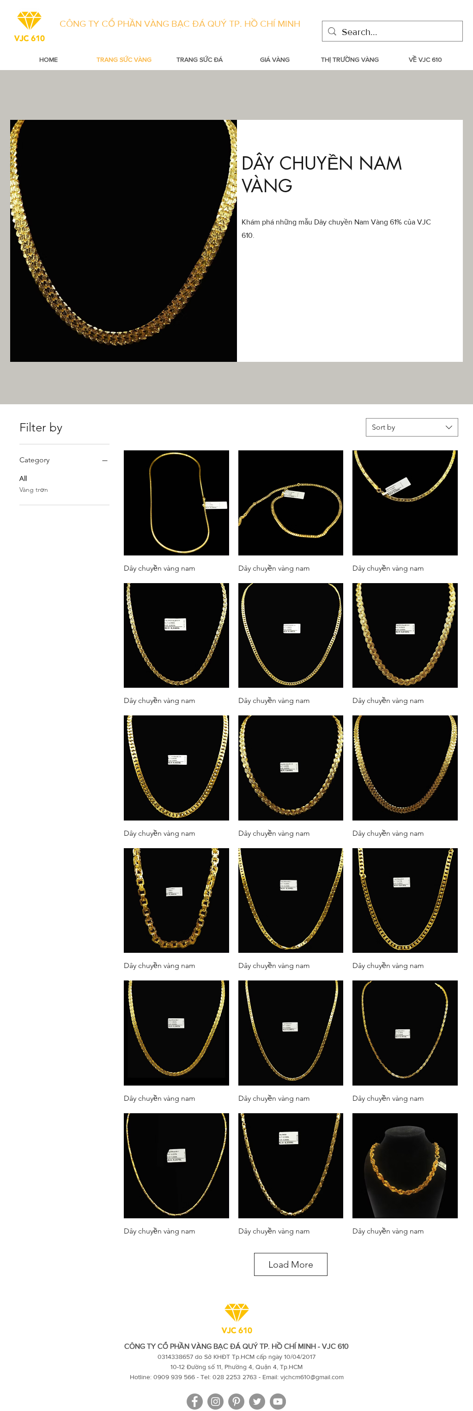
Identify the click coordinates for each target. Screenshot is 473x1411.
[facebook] (195, 1401)
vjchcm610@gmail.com (312, 1377)
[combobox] (412, 427)
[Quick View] (176, 502)
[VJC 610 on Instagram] (215, 1401)
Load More (290, 1264)
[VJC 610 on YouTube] (278, 1401)
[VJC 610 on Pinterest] (236, 1401)
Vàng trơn (33, 489)
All (23, 478)
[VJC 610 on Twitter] (257, 1401)
